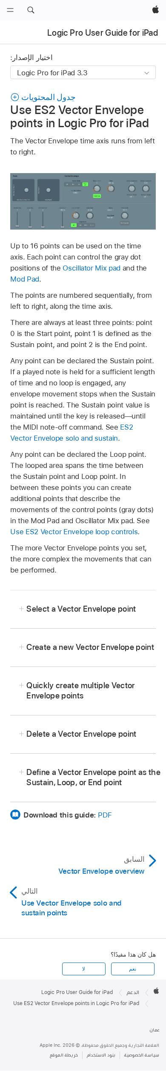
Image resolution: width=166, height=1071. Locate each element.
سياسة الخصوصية (141, 1055)
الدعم (133, 992)
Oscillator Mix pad (91, 268)
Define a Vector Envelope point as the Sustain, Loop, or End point (93, 777)
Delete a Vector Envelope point (81, 734)
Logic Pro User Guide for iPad (102, 33)
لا (83, 969)
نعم (132, 969)
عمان (154, 1030)
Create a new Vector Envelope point (90, 647)
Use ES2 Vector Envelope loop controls (73, 531)
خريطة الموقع (64, 1055)
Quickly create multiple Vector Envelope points (80, 691)
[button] (30, 10)
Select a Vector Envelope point (81, 609)
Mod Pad (24, 279)
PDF (105, 815)
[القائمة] (10, 10)
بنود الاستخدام (101, 1055)
